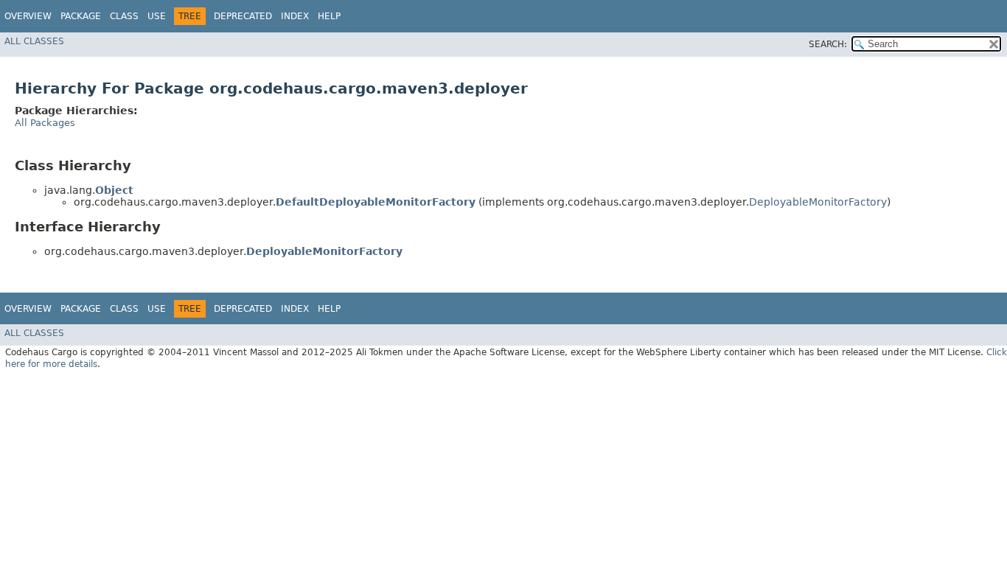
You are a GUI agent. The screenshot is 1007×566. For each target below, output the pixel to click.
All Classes (34, 41)
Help (329, 16)
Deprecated (243, 16)
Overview (28, 16)
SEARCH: (828, 44)
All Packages (45, 122)
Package (80, 16)
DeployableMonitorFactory (818, 202)
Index (295, 16)
